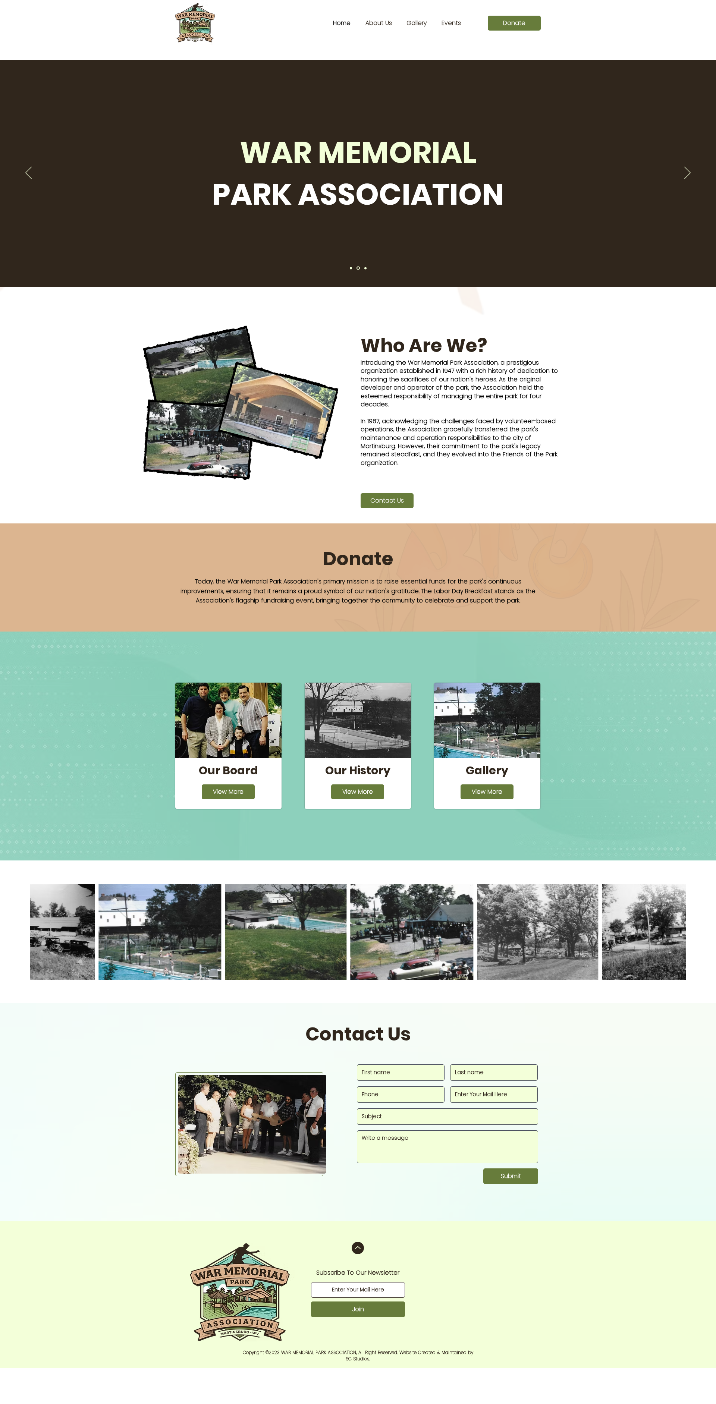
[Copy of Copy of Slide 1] (365, 268)
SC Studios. (358, 1359)
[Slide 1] (351, 268)
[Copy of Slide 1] (358, 268)
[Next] (687, 173)
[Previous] (28, 173)
